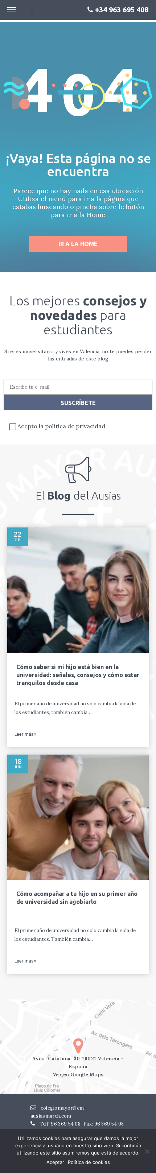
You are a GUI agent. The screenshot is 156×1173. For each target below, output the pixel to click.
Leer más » (25, 734)
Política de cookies (89, 1162)
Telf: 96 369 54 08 (59, 1124)
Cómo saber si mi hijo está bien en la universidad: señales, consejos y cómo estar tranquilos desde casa (77, 675)
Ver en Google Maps (78, 1075)
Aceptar (55, 1162)
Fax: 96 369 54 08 (104, 1124)
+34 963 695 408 (120, 9)
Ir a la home (78, 244)
